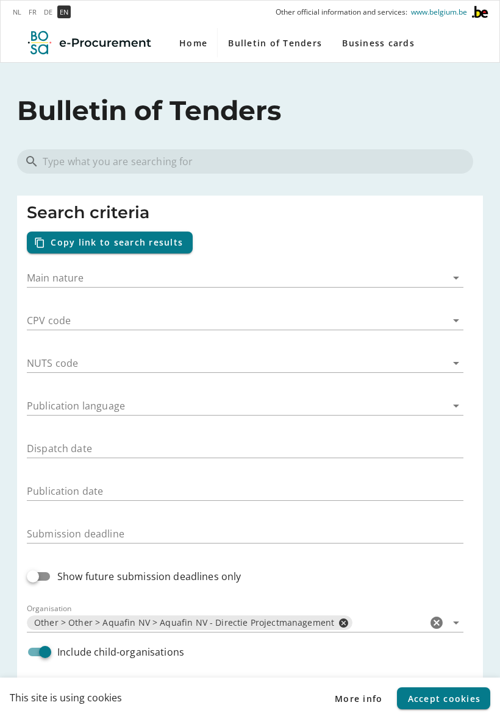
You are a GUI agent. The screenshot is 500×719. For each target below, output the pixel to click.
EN (64, 11)
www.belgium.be (439, 12)
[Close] (343, 622)
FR (33, 11)
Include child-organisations (120, 652)
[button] (436, 622)
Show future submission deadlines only (149, 576)
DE (48, 11)
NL (17, 11)
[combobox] (245, 273)
